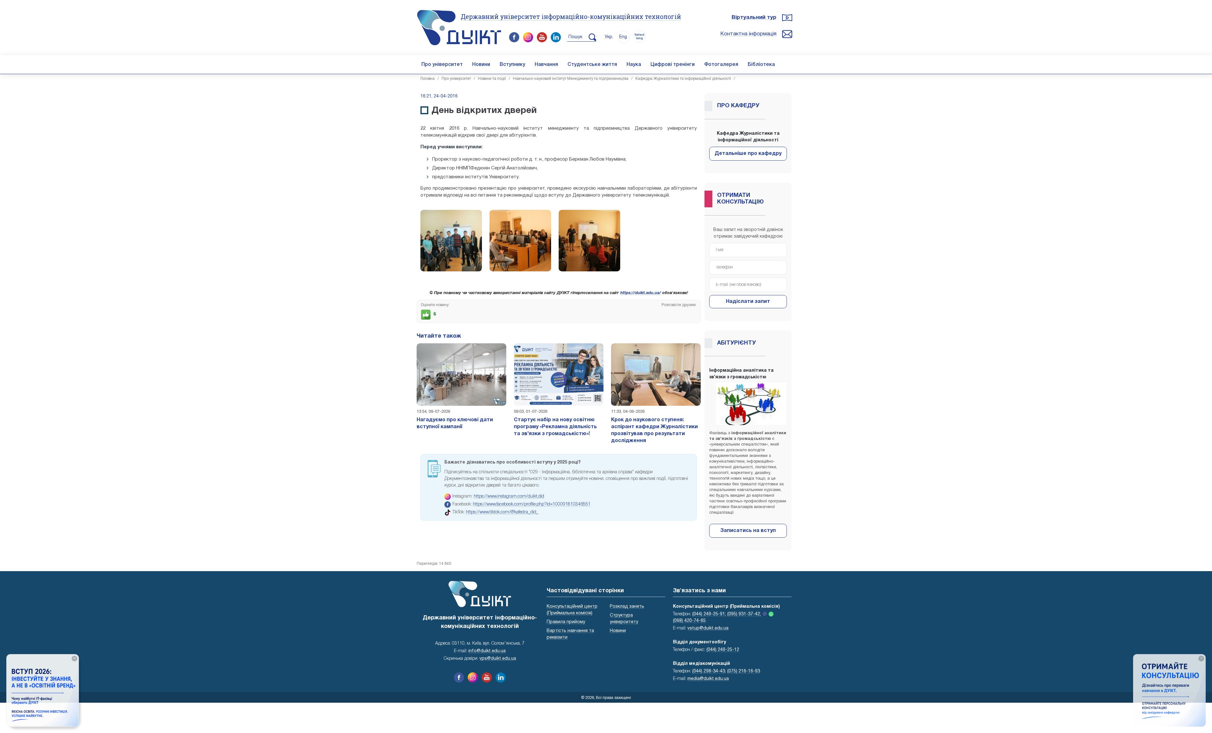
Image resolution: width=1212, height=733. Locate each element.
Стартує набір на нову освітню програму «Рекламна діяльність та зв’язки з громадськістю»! (555, 427)
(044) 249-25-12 (722, 650)
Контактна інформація (748, 34)
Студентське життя (592, 64)
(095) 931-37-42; (744, 614)
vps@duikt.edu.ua (497, 659)
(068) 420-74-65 (689, 621)
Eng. (623, 37)
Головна (427, 78)
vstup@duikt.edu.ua (707, 628)
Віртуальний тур (754, 17)
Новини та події (492, 78)
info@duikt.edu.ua (487, 651)
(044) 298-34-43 (708, 671)
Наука (634, 64)
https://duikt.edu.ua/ (640, 293)
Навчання (546, 64)
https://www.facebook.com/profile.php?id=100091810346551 (532, 504)
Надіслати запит (748, 301)
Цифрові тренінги (673, 64)
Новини (481, 64)
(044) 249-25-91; (709, 614)
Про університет (442, 64)
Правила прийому (566, 622)
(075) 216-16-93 (743, 671)
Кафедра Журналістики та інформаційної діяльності (683, 78)
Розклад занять (627, 607)
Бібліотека (761, 64)
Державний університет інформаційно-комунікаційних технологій (571, 16)
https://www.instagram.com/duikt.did (509, 496)
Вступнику (512, 64)
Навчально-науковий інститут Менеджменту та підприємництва (570, 78)
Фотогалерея (721, 64)
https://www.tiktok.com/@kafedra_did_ (502, 512)
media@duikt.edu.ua (708, 679)
